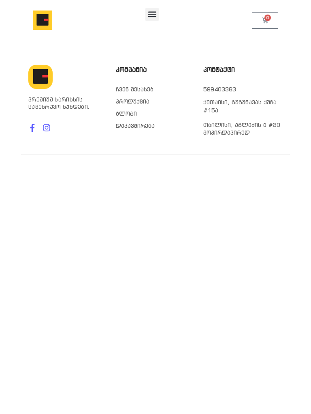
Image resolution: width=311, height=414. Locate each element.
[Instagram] (47, 128)
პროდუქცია (132, 101)
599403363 (219, 89)
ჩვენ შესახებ (134, 89)
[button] (152, 14)
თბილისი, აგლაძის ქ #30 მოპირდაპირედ (241, 129)
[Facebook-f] (32, 128)
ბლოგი (126, 113)
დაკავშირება (135, 125)
